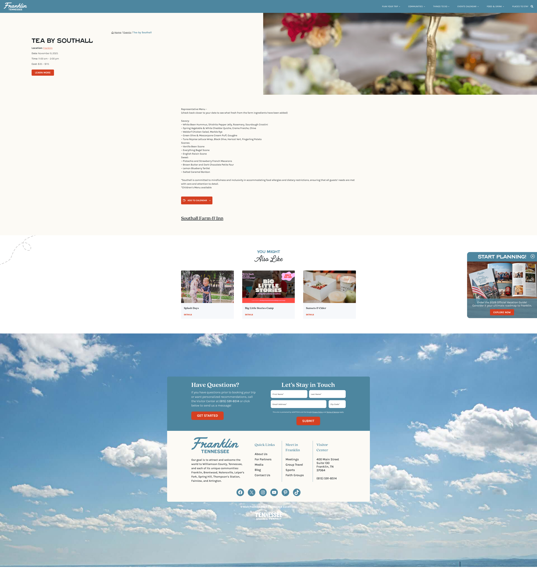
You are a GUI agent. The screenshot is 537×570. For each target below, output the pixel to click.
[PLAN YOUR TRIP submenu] (399, 6)
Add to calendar (197, 200)
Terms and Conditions (283, 506)
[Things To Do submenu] (448, 6)
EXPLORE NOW (502, 312)
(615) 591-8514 (326, 478)
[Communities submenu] (424, 6)
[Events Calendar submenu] (478, 6)
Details (188, 314)
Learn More (43, 72)
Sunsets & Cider (316, 308)
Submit (308, 421)
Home (117, 32)
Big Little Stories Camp (259, 308)
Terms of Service (333, 412)
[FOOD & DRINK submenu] (503, 6)
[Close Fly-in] (533, 256)
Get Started (207, 416)
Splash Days (191, 308)
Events (127, 32)
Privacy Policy (317, 412)
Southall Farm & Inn (202, 218)
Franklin (48, 48)
